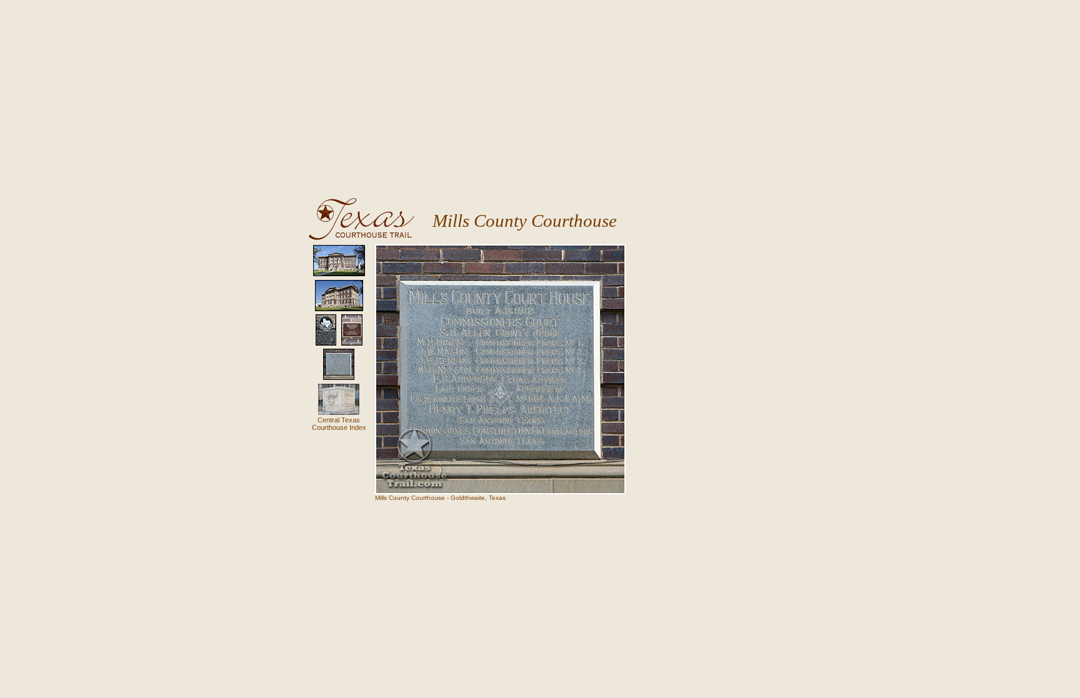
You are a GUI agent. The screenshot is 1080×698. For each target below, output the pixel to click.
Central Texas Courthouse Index (339, 423)
